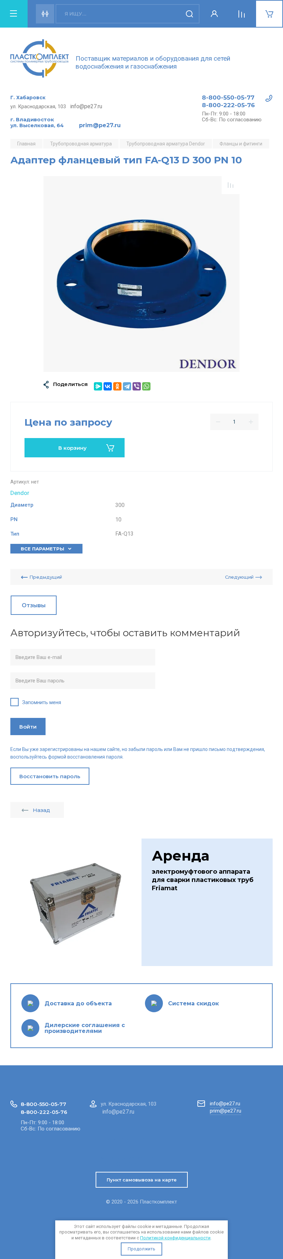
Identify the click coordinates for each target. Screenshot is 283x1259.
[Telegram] (127, 386)
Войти (28, 726)
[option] (141, 274)
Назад (41, 810)
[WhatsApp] (146, 386)
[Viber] (137, 386)
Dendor (19, 492)
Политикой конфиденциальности (175, 1237)
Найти (189, 13)
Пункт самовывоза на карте (142, 1179)
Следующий (239, 577)
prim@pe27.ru (225, 1111)
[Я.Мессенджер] (98, 386)
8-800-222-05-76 (228, 105)
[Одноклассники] (117, 386)
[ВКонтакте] (108, 386)
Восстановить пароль (49, 776)
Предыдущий (45, 577)
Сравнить (231, 185)
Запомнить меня (41, 702)
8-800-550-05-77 (228, 97)
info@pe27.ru (225, 1103)
